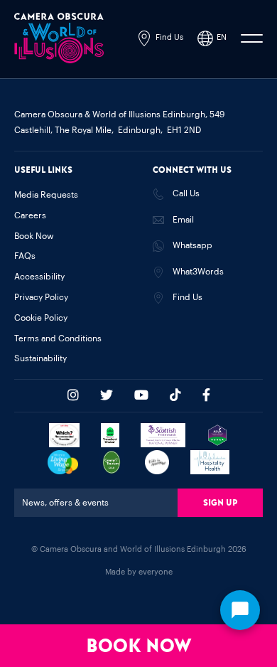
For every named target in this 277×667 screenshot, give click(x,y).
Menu (252, 38)
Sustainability (40, 358)
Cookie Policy (40, 318)
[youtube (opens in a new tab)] (141, 395)
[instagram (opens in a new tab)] (73, 395)
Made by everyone (139, 572)
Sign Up (220, 503)
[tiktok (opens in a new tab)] (175, 395)
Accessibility (39, 276)
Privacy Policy (41, 297)
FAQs (25, 256)
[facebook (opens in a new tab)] (206, 395)
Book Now (138, 645)
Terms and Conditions (58, 338)
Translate (186, 104)
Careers (30, 215)
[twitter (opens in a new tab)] (106, 395)
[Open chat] (240, 610)
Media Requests (46, 195)
